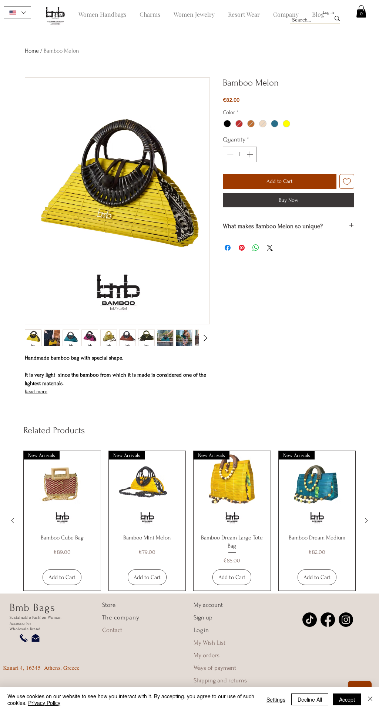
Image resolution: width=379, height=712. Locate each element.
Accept (347, 699)
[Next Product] (366, 520)
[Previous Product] (12, 520)
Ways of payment (216, 667)
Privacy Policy (44, 702)
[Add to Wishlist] (347, 181)
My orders (206, 655)
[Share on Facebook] (227, 247)
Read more (36, 391)
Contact (112, 630)
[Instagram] (346, 619)
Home (32, 50)
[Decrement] (229, 154)
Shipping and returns (220, 680)
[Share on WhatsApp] (255, 247)
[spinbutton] (240, 154)
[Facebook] (328, 619)
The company (121, 617)
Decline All (310, 699)
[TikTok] (309, 619)
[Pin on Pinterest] (241, 247)
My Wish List (209, 642)
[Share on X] (269, 247)
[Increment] (250, 154)
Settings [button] (275, 699)
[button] (361, 11)
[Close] (370, 699)
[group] (189, 520)
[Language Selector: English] (17, 12)
